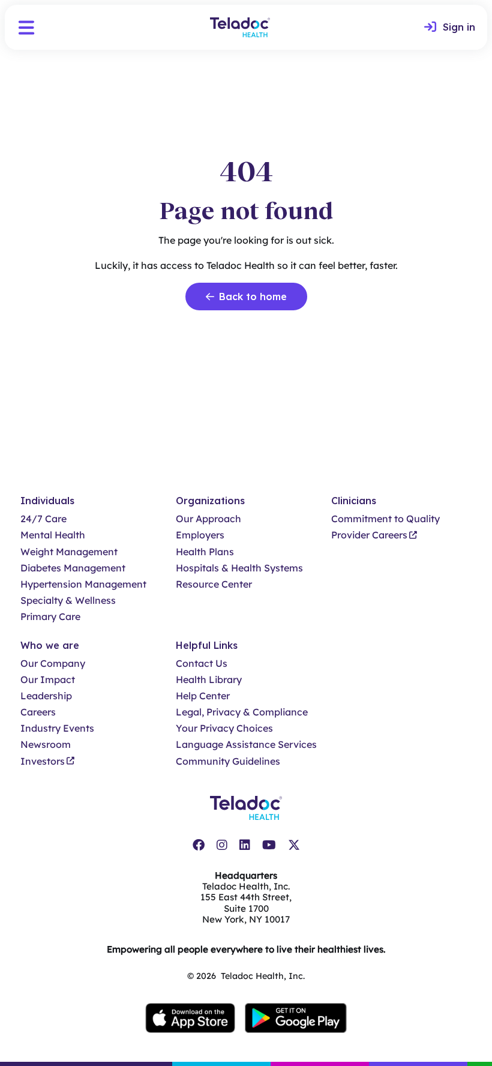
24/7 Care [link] (43, 519)
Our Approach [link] (208, 519)
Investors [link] (42, 761)
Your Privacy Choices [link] (224, 728)
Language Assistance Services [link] (246, 744)
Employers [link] (200, 535)
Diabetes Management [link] (72, 568)
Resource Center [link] (214, 584)
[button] (26, 27)
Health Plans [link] (205, 552)
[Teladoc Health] (240, 27)
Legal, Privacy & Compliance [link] (242, 712)
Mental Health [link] (52, 535)
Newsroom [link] (45, 744)
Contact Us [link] (201, 663)
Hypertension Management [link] (83, 584)
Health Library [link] (209, 679)
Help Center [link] (203, 696)
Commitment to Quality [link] (385, 519)
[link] (450, 27)
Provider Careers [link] (369, 535)
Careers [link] (38, 712)
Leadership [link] (46, 696)
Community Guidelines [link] (228, 761)
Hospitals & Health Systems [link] (239, 568)
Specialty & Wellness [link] (68, 600)
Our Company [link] (52, 663)
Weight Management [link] (69, 552)
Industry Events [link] (57, 728)
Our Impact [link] (47, 679)
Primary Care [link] (50, 616)
